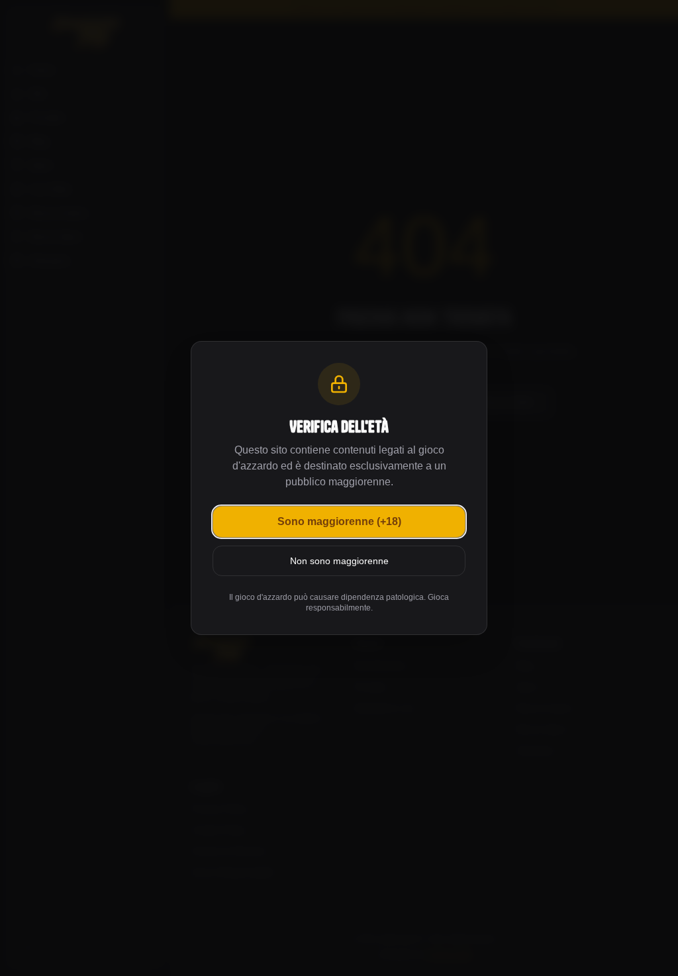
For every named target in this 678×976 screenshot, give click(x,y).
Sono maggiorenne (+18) (339, 521)
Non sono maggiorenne (339, 561)
